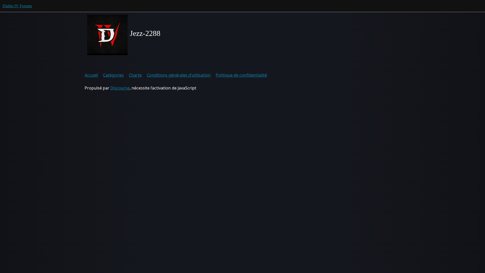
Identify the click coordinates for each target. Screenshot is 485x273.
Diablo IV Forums (17, 6)
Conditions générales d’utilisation (179, 75)
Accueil (91, 75)
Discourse (120, 88)
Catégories (113, 75)
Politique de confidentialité (241, 75)
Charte (135, 75)
